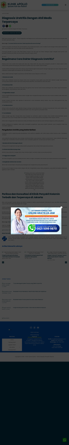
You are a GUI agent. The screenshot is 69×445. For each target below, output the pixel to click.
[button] (34, 222)
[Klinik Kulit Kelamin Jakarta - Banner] (36, 220)
